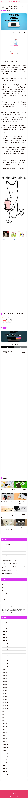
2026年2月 (5, 640)
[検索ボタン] (26, 1)
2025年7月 (5, 661)
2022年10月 (5, 756)
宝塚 (4, 599)
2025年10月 (5, 652)
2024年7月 (5, 693)
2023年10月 (5, 720)
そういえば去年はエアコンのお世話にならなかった (14, 553)
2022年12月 (5, 750)
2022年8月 (5, 762)
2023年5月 (5, 735)
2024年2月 (5, 708)
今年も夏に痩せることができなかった (11, 560)
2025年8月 (5, 658)
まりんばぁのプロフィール (8, 792)
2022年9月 (5, 759)
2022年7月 (5, 765)
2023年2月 (5, 744)
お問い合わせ (16, 792)
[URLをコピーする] (20, 347)
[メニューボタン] (1, 1)
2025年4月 (5, 670)
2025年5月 (5, 667)
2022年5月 (5, 771)
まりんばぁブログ (14, 1)
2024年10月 (5, 687)
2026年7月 (5, 625)
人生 (4, 596)
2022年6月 (5, 768)
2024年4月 (5, 702)
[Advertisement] (14, 262)
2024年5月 (5, 699)
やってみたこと (6, 593)
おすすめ (5, 584)
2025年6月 (5, 664)
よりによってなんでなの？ (8, 547)
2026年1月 (5, 643)
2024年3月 (5, 705)
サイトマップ (22, 792)
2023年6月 (5, 732)
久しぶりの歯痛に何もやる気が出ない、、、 (12, 573)
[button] (7, 347)
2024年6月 (5, 696)
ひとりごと (5, 587)
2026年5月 (5, 631)
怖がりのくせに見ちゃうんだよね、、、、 (11, 570)
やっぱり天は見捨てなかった (8, 544)
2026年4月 (5, 634)
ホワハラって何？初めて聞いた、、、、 (10, 563)
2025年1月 (5, 678)
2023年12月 (5, 714)
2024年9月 (5, 690)
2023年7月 (5, 729)
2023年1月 (5, 747)
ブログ (4, 10)
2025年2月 (5, 675)
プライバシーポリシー (14, 793)
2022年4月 (5, 774)
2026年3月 (5, 637)
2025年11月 (5, 649)
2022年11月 (5, 753)
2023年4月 (5, 738)
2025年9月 (5, 655)
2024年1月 (5, 711)
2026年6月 (5, 628)
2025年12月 (5, 646)
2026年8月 (5, 622)
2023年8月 (5, 726)
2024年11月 (5, 684)
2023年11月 (5, 717)
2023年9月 (5, 723)
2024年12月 (5, 681)
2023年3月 (5, 741)
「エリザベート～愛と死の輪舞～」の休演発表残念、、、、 (13, 567)
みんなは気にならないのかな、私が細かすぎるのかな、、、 (14, 556)
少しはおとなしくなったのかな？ (9, 550)
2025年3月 (5, 672)
